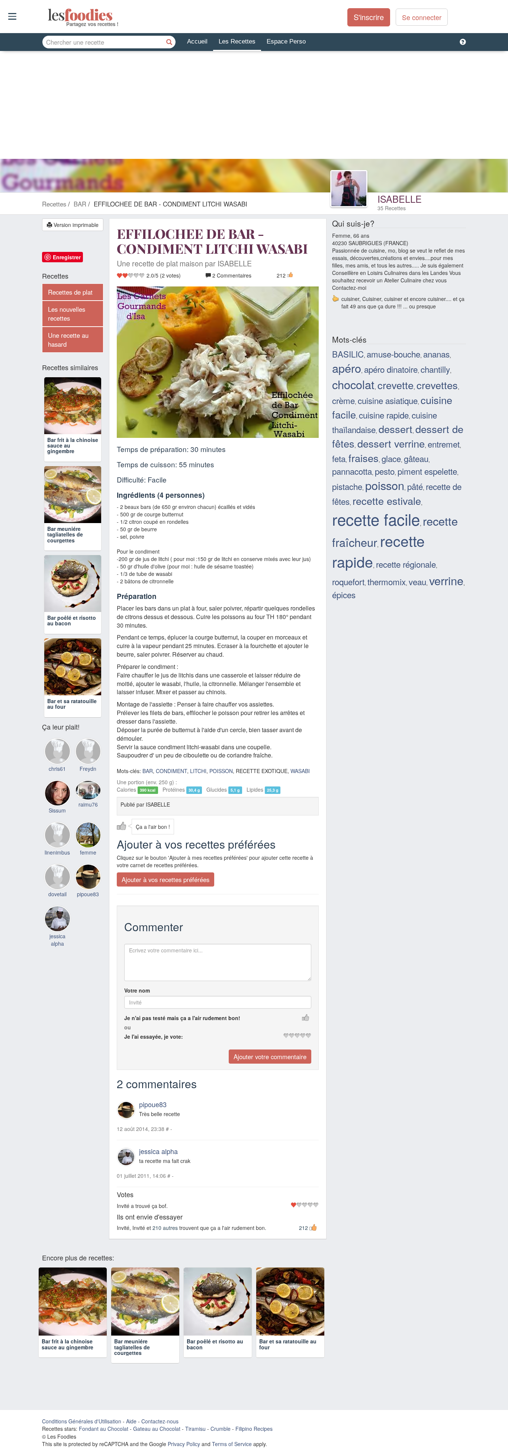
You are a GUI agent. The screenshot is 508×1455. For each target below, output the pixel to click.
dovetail (57, 894)
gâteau (416, 458)
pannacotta (352, 471)
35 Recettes (391, 208)
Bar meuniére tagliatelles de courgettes (65, 534)
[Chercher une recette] (169, 42)
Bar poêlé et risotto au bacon (71, 620)
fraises (363, 458)
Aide (131, 1421)
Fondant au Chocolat (103, 1428)
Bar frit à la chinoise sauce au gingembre (67, 1343)
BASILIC (348, 354)
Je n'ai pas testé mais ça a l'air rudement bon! (182, 1018)
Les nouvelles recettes (66, 314)
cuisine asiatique (388, 400)
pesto (385, 471)
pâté (415, 486)
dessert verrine (391, 443)
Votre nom (137, 990)
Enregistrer (67, 257)
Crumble (220, 1428)
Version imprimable (75, 224)
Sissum (57, 810)
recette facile (376, 519)
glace (391, 458)
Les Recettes (237, 41)
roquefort (348, 581)
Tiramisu (195, 1428)
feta (338, 458)
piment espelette (427, 471)
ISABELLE (399, 198)
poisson (384, 485)
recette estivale (387, 500)
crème (343, 400)
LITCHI (198, 771)
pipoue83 (153, 1104)
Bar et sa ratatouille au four (72, 703)
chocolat (353, 384)
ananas (436, 354)
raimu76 (88, 804)
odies (48, 14)
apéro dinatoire (391, 369)
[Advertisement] (254, 107)
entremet (444, 444)
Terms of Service (232, 1444)
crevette (395, 385)
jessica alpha (158, 1151)
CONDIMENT (171, 771)
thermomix (386, 581)
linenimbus (57, 852)
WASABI (300, 771)
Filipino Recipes (254, 1428)
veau (417, 581)
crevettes (437, 385)
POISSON (221, 771)
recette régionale (406, 564)
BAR (147, 771)
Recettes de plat (70, 292)
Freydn (88, 768)
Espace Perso (286, 41)
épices (344, 594)
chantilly (435, 369)
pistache (347, 486)
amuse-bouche (393, 354)
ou (127, 1027)
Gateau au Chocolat (156, 1428)
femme (88, 852)
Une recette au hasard (68, 340)
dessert (395, 429)
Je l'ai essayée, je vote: (153, 1036)
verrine (446, 580)
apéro (346, 368)
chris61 (57, 768)
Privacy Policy (184, 1444)
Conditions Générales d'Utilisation (81, 1421)
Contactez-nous (160, 1421)
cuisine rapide (384, 415)
